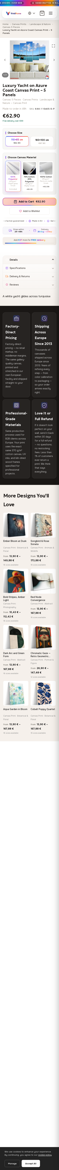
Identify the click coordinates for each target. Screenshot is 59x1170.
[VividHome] (13, 13)
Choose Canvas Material (22, 157)
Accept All (30, 1163)
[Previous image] (5, 59)
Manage (12, 1163)
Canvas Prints (19, 24)
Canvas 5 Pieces (11, 27)
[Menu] (50, 13)
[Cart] (42, 13)
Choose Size (15, 132)
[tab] (29, 260)
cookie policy (45, 1155)
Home (6, 24)
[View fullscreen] (53, 45)
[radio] (17, 141)
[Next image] (54, 59)
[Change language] (31, 13)
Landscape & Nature (40, 24)
